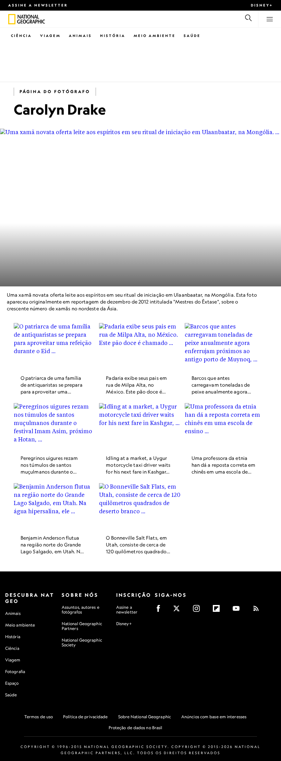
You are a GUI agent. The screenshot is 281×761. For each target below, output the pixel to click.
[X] (178, 610)
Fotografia (15, 671)
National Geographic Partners (82, 626)
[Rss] (258, 610)
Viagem (50, 36)
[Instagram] (198, 610)
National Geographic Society (82, 642)
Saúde (192, 36)
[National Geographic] (11, 19)
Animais (80, 36)
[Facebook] (160, 610)
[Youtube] (238, 610)
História (112, 36)
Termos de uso (38, 716)
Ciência (21, 36)
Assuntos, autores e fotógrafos (80, 610)
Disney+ (262, 5)
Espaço (12, 683)
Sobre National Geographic (144, 716)
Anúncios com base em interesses (213, 716)
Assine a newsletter (38, 5)
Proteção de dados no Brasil (135, 727)
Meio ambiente (20, 625)
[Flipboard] (218, 610)
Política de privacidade (85, 716)
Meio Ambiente (154, 36)
